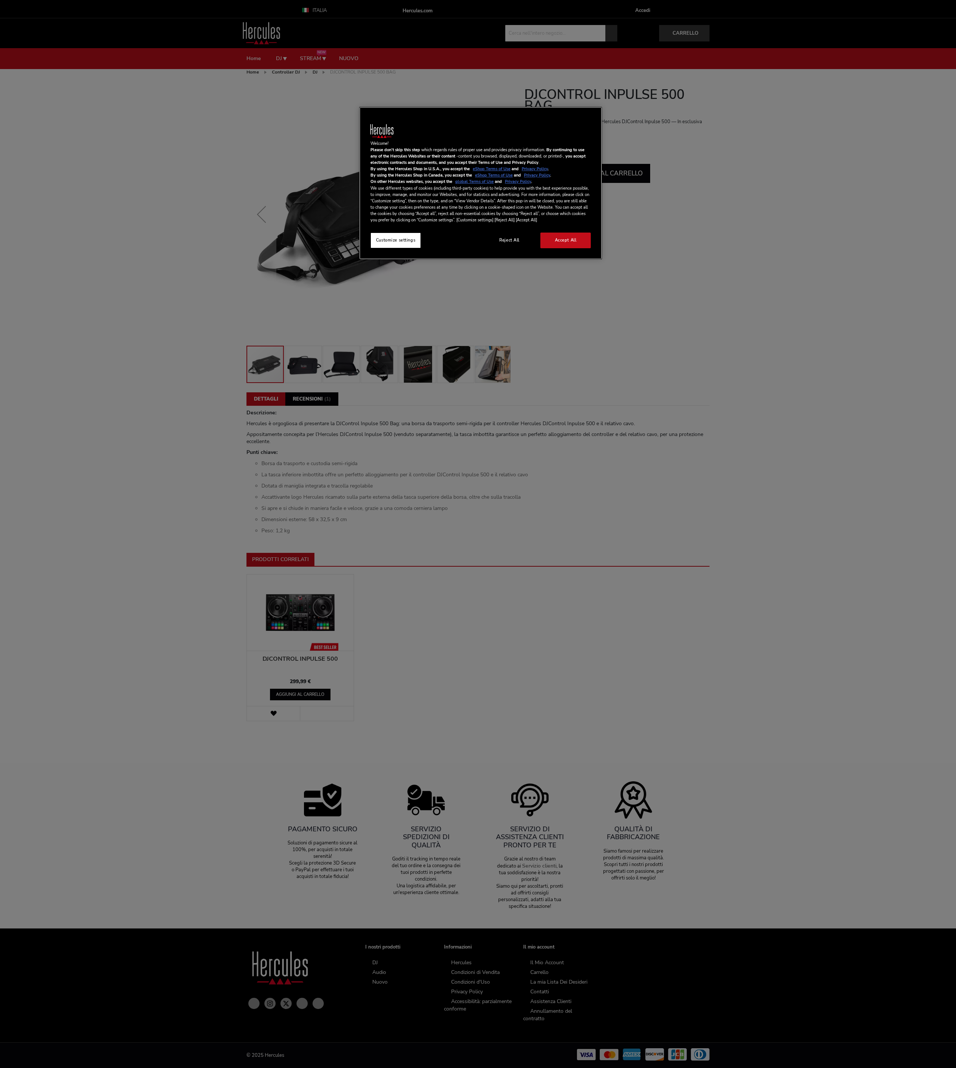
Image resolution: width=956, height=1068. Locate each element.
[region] (480, 183)
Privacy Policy (535, 169)
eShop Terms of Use (491, 169)
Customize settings (395, 240)
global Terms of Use (474, 181)
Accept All (566, 240)
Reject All (509, 240)
